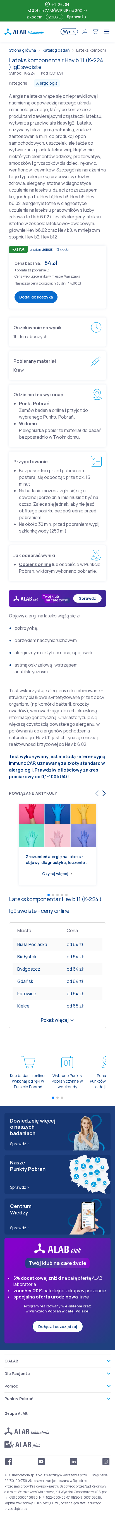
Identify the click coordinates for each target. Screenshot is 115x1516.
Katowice (26, 993)
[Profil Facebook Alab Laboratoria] (8, 1461)
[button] (47, 269)
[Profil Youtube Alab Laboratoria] (41, 1461)
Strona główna (22, 50)
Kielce (23, 1006)
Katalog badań (56, 50)
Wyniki (69, 31)
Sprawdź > (19, 1143)
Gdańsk (25, 981)
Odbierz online (35, 564)
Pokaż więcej (55, 1020)
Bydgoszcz (28, 969)
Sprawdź (75, 16)
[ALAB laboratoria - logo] (24, 31)
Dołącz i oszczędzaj (57, 1326)
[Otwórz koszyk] (95, 31)
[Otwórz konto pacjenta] (85, 31)
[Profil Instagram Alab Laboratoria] (106, 1461)
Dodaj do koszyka (36, 297)
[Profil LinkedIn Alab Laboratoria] (73, 1461)
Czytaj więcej (55, 873)
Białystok (27, 957)
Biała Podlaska (32, 944)
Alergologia (47, 83)
